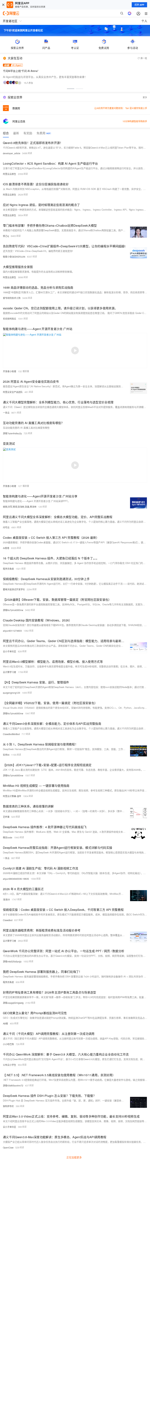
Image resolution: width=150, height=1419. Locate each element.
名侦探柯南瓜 (9, 318)
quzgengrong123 (11, 692)
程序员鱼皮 (8, 568)
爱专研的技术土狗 (11, 297)
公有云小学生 (9, 1064)
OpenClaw (8, 1147)
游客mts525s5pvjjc (12, 961)
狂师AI (6, 754)
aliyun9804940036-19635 (16, 878)
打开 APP (139, 4)
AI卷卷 (6, 548)
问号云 (6, 527)
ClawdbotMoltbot (11, 734)
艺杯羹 (6, 816)
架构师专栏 (8, 1106)
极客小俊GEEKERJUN (14, 256)
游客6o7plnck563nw (13, 610)
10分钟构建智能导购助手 (135, 121)
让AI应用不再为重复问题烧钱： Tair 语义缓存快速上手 (120, 108)
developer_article (11, 153)
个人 (144, 21)
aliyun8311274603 (12, 630)
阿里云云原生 (9, 173)
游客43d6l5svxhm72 (13, 1085)
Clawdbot (7, 920)
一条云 (6, 412)
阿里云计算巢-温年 (12, 796)
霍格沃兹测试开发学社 (14, 589)
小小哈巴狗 (8, 1044)
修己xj (6, 235)
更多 (145, 97)
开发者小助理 (9, 371)
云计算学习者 (9, 672)
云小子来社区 (9, 651)
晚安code (7, 837)
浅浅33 (6, 899)
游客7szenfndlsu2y (12, 433)
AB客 (5, 1023)
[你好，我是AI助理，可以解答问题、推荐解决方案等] (129, 13)
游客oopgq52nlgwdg (13, 1002)
